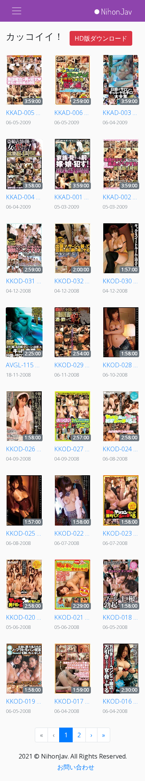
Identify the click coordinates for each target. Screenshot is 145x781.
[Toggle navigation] (16, 10)
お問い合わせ (75, 767)
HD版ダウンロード (101, 38)
